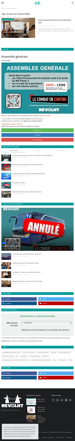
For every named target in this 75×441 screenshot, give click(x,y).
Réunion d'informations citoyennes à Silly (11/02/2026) (27, 281)
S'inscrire (37, 135)
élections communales (29, 352)
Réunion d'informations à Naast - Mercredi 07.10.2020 (26, 192)
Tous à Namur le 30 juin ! (18, 183)
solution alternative (43, 352)
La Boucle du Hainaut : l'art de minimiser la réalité (25, 263)
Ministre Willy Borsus (65, 352)
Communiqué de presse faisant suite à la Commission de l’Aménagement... (32, 155)
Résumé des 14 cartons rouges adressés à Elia (41, 409)
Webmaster (69, 437)
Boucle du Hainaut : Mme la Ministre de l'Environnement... (27, 164)
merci (54, 360)
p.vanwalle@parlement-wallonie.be (41, 360)
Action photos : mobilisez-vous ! (41, 400)
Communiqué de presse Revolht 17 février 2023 (15, 360)
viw (39, 25)
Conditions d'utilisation (48, 437)
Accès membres (37, 139)
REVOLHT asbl (60, 437)
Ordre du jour (37, 130)
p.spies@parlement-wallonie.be (11, 352)
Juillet (70, 360)
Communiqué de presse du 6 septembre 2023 (54, 21)
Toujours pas (62, 360)
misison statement (34, 356)
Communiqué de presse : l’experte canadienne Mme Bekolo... (29, 173)
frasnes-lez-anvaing (7, 356)
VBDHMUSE (24, 356)
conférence (45, 356)
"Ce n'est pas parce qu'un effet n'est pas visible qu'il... (27, 254)
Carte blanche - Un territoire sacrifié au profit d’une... (26, 272)
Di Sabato (53, 352)
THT (17, 356)
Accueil (3, 8)
